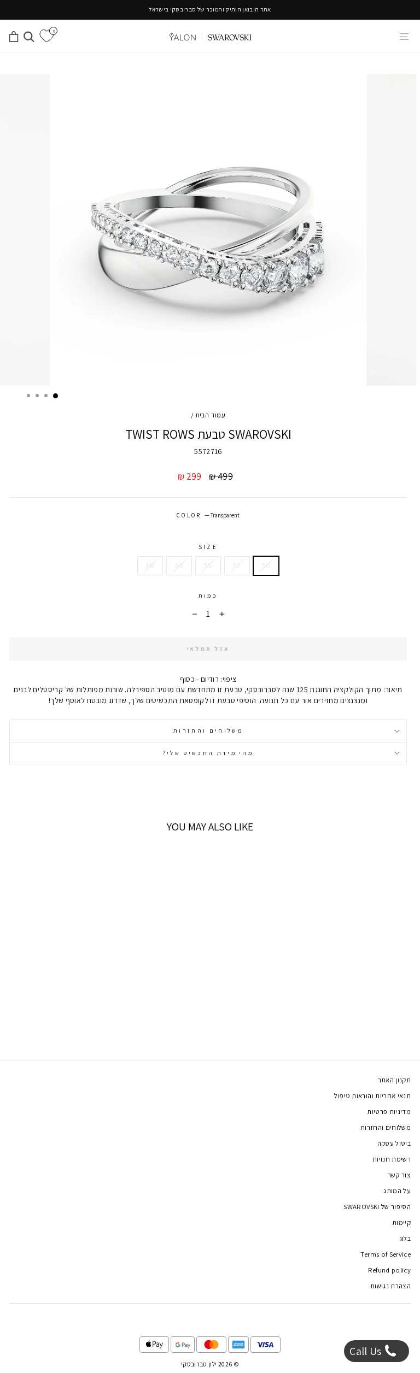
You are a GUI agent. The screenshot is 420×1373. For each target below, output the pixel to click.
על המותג (397, 1190)
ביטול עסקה (394, 1143)
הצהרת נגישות (390, 1285)
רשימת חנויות (391, 1159)
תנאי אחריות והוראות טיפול (372, 1095)
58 (179, 565)
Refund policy (389, 1270)
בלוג (405, 1238)
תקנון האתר (394, 1080)
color (208, 515)
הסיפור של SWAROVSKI (377, 1206)
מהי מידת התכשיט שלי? (208, 753)
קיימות (401, 1222)
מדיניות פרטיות (389, 1111)
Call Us (366, 1351)
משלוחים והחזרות (208, 730)
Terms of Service (385, 1254)
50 (266, 565)
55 (208, 565)
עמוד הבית (210, 415)
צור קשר (399, 1175)
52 (237, 565)
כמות (208, 595)
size (208, 547)
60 (150, 565)
